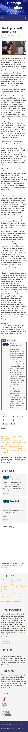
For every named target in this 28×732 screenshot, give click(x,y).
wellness (4, 452)
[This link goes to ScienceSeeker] (4, 707)
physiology (19, 448)
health (22, 444)
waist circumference (17, 450)
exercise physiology (12, 444)
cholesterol (6, 443)
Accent (22, 728)
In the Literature (9, 436)
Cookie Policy (5, 643)
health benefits (7, 446)
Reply (5, 494)
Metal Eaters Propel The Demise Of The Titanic (20, 459)
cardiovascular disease (12, 441)
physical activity (7, 448)
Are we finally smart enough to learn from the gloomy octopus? (6, 460)
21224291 (4, 335)
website (6, 664)
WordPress (11, 728)
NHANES (17, 146)
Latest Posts (12, 340)
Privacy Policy (5, 641)
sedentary (5, 450)
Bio (4, 340)
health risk (18, 446)
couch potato (17, 443)
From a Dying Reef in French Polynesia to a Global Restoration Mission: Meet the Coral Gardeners (13, 587)
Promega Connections (18, 724)
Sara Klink (5, 37)
